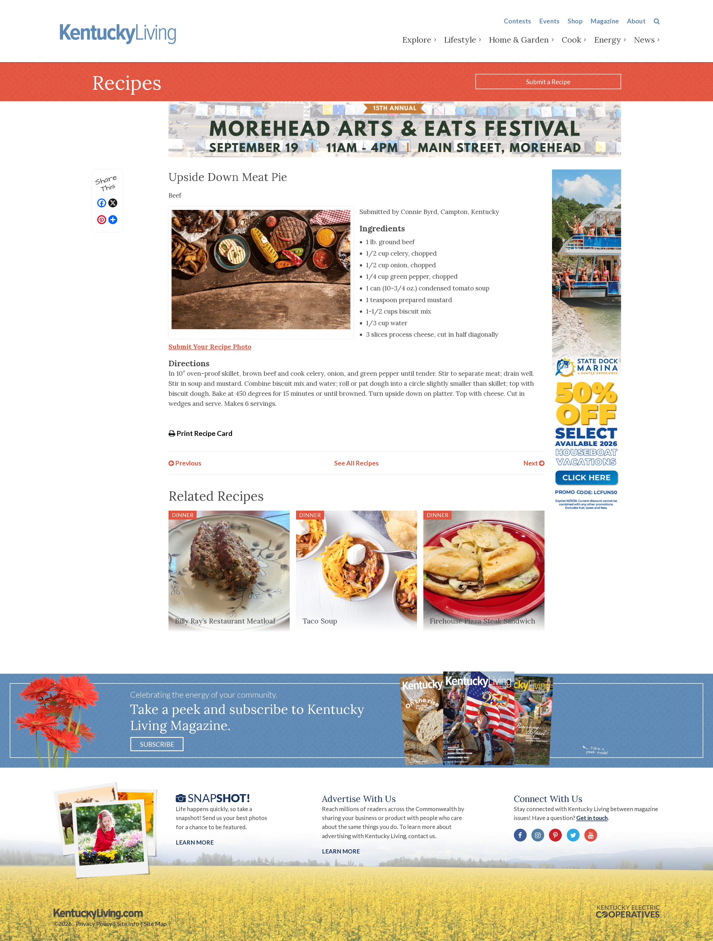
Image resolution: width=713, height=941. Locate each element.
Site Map (155, 923)
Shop (575, 21)
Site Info (128, 923)
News (644, 40)
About (636, 21)
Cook (571, 40)
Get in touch (592, 817)
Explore (416, 40)
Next (531, 463)
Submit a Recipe (548, 82)
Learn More (195, 842)
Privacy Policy (94, 923)
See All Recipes (356, 463)
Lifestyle (460, 40)
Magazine (604, 21)
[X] (112, 203)
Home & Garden (519, 40)
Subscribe (157, 744)
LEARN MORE (341, 851)
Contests (517, 21)
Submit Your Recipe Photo (210, 347)
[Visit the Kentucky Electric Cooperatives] (628, 911)
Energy (607, 40)
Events (549, 21)
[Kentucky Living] (119, 32)
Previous (187, 463)
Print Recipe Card (204, 433)
